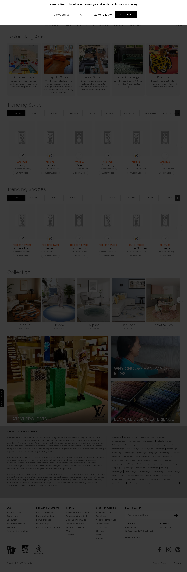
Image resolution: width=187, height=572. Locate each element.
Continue (125, 14)
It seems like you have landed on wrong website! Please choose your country (93, 4)
